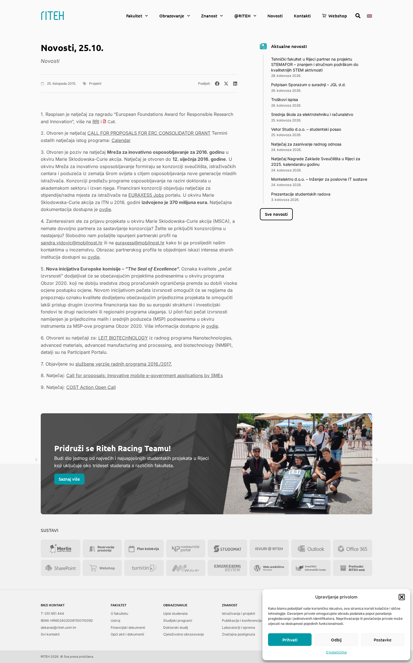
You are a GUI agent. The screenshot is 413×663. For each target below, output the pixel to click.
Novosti (275, 16)
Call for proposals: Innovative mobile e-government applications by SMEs (144, 375)
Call (111, 121)
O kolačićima (336, 652)
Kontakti (302, 16)
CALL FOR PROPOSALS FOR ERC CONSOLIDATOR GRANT (148, 133)
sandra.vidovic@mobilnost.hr (72, 243)
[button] (402, 597)
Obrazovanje (171, 16)
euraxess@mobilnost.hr (140, 243)
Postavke (383, 640)
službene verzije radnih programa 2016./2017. (123, 364)
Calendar (121, 140)
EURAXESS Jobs (146, 195)
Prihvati (290, 640)
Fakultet (134, 16)
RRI (95, 121)
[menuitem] (369, 15)
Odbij (336, 640)
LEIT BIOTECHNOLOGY (123, 338)
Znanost (209, 16)
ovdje (105, 209)
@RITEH (242, 16)
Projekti (95, 83)
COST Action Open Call (91, 387)
